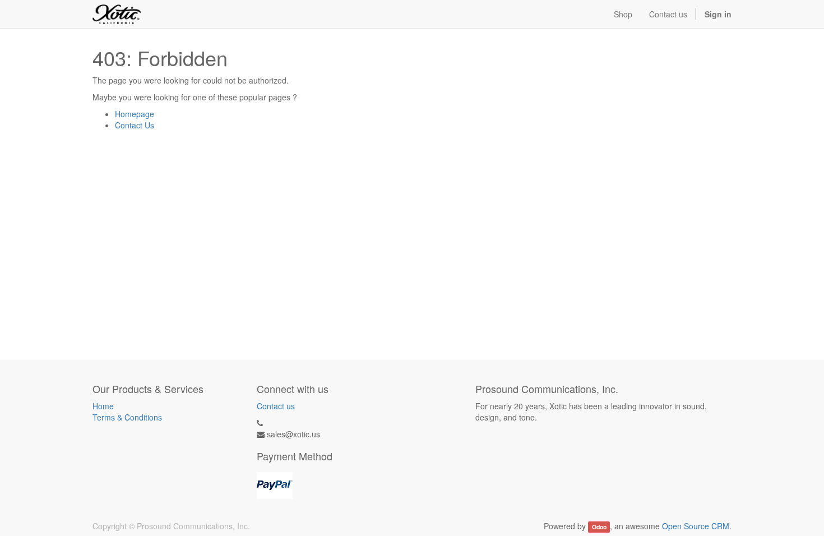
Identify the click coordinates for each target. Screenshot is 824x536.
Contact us (276, 406)
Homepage (134, 113)
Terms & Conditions (127, 417)
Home (103, 406)
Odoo (599, 527)
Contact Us (134, 125)
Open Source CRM (695, 526)
